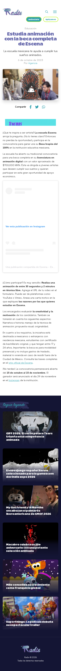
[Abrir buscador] (46, 11)
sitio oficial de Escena (21, 362)
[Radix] (12, 11)
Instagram (14, 380)
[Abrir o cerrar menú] (55, 11)
